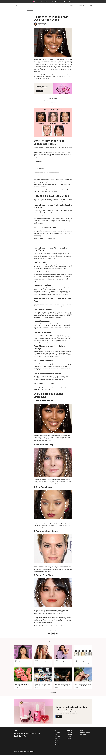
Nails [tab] (43, 9)
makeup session (48, 304)
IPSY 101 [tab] (69, 9)
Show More (53, 692)
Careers (69, 736)
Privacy (15, 748)
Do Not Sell (19, 748)
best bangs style (68, 64)
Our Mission (69, 732)
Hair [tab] (39, 9)
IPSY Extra (56, 734)
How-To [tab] (48, 9)
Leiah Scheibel (37, 235)
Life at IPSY (69, 734)
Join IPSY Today (69, 1)
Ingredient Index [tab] (77, 9)
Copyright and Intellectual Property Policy (45, 748)
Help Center (83, 734)
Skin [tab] (35, 9)
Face (39, 13)
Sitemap (69, 738)
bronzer (67, 66)
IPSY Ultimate (57, 732)
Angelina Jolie (40, 368)
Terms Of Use (55, 748)
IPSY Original (57, 736)
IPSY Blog (56, 742)
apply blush (62, 66)
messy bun (47, 66)
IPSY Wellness (57, 738)
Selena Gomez (54, 368)
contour (35, 68)
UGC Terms (24, 748)
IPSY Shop (56, 740)
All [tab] (25, 9)
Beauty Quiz (37, 619)
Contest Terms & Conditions (32, 748)
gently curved (52, 218)
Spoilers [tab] (64, 9)
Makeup (35, 13)
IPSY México (56, 744)
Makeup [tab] (30, 9)
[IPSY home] (16, 5)
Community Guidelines (85, 732)
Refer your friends (61, 619)
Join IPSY (39, 90)
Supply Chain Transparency (63, 748)
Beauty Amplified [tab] (56, 9)
